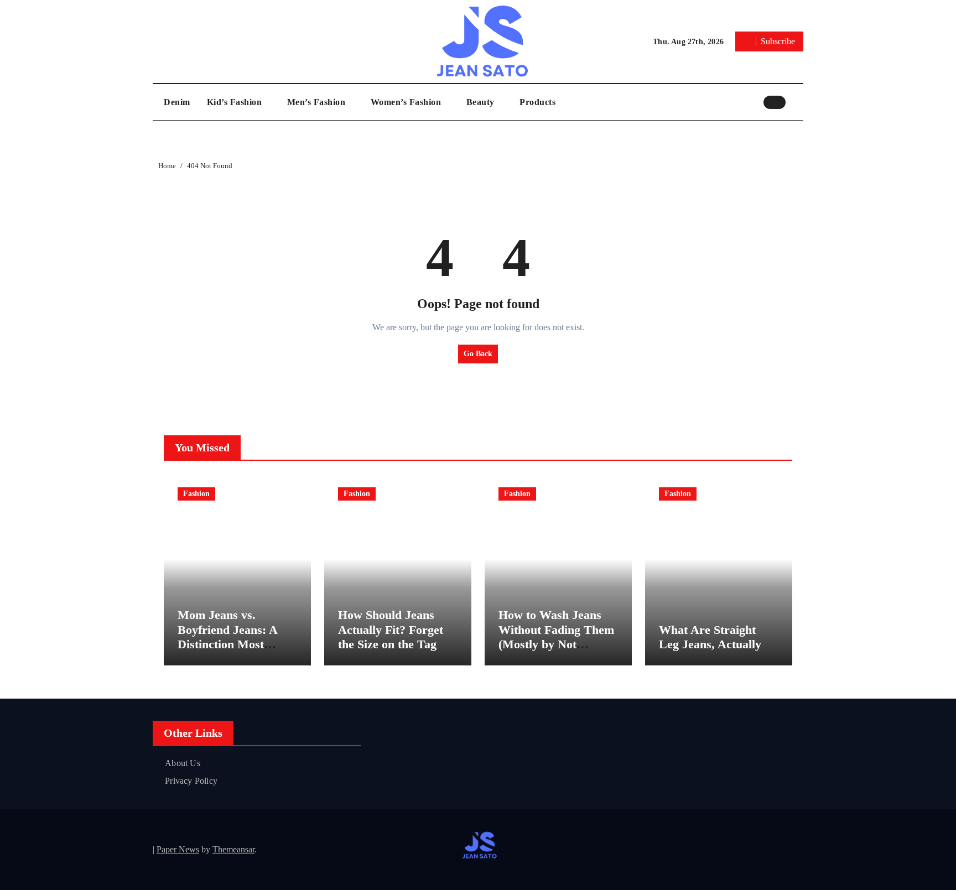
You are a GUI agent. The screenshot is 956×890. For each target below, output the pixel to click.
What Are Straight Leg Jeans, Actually (710, 637)
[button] (797, 102)
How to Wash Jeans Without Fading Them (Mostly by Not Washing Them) (556, 636)
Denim (177, 102)
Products (537, 102)
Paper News (178, 849)
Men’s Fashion (317, 102)
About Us (182, 763)
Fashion (196, 494)
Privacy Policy (191, 780)
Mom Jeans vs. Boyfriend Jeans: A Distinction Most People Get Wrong (227, 636)
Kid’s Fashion (235, 102)
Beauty (481, 102)
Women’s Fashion (407, 102)
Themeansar (233, 849)
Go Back (478, 354)
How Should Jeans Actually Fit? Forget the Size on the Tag (390, 629)
